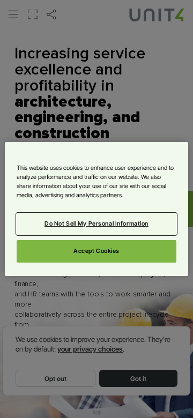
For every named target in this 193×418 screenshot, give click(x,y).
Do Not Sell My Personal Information (96, 223)
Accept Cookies (96, 251)
